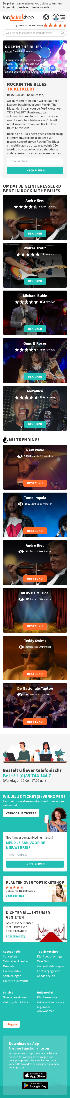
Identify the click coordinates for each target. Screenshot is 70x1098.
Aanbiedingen (12, 976)
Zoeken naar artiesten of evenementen (29, 33)
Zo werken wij (15, 936)
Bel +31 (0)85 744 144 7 (27, 776)
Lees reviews (15, 896)
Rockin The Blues (25, 52)
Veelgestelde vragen (50, 966)
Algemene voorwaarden (45, 1009)
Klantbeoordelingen (50, 956)
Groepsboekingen (15, 997)
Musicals (8, 966)
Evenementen (12, 971)
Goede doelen (46, 976)
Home (8, 52)
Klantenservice (47, 997)
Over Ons (43, 961)
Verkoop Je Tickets (15, 1002)
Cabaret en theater (15, 961)
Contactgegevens (48, 971)
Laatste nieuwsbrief (16, 981)
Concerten (10, 956)
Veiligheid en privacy (50, 1002)
